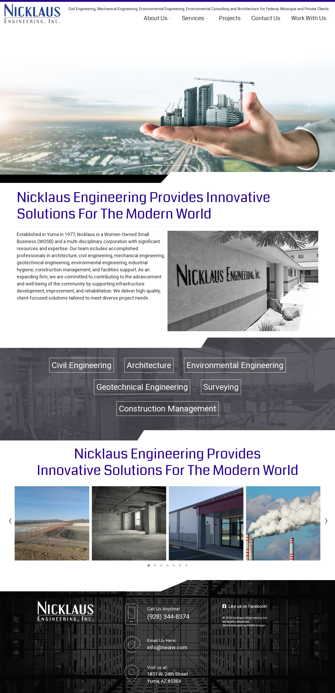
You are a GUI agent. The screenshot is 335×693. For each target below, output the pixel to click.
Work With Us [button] (308, 18)
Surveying (221, 387)
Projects (230, 18)
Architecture (149, 365)
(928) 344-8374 (168, 616)
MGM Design (256, 625)
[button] (25, 104)
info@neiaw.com (167, 647)
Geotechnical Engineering (142, 387)
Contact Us (265, 18)
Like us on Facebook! (246, 606)
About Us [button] (156, 18)
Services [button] (193, 18)
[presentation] (10, 520)
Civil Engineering (81, 365)
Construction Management (167, 409)
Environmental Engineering (234, 365)
